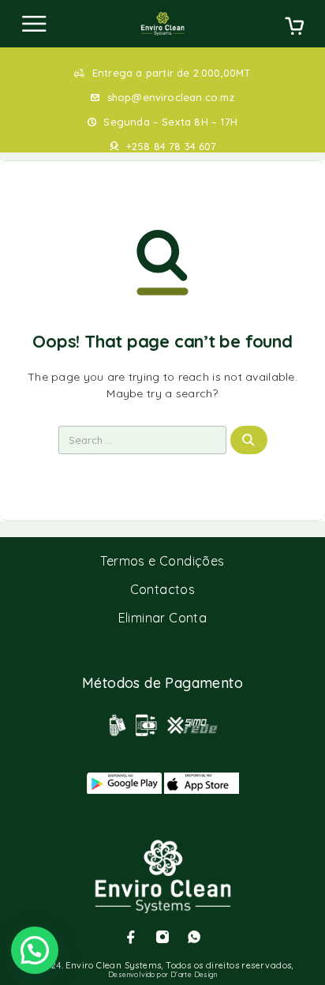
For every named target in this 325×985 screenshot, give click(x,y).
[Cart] (294, 27)
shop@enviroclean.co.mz (170, 97)
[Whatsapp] (194, 937)
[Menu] (34, 23)
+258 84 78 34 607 (171, 146)
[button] (34, 950)
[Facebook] (131, 937)
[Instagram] (162, 937)
